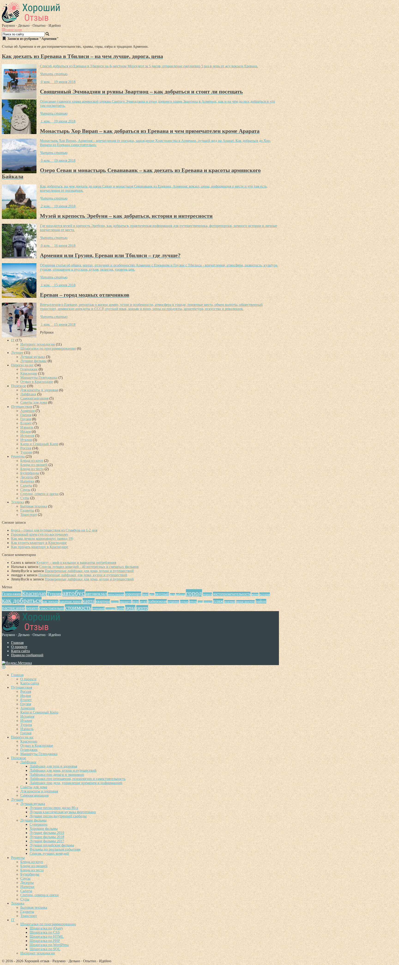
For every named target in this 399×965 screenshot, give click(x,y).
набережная (157, 601)
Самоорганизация (34, 398)
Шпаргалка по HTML (47, 936)
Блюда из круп (31, 461)
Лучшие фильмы (33, 361)
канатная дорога (70, 601)
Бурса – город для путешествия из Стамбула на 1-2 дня (54, 530)
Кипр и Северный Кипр (39, 444)
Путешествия (21, 407)
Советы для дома (33, 402)
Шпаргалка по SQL (45, 949)
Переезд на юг (22, 365)
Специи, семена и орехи (39, 494)
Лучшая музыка (32, 357)
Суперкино (38, 824)
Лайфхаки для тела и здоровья (53, 766)
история (264, 594)
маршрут (125, 601)
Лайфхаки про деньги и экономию (57, 775)
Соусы (25, 490)
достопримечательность (232, 594)
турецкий (98, 608)
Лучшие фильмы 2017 (47, 841)
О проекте (19, 647)
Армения (27, 411)
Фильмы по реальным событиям (55, 849)
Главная (17, 643)
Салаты (26, 485)
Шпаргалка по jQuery (46, 928)
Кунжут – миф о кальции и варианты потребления (76, 563)
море (135, 601)
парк (200, 602)
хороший (111, 608)
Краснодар (28, 373)
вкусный (162, 594)
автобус (73, 593)
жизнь (254, 594)
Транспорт (28, 515)
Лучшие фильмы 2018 (47, 837)
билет (145, 594)
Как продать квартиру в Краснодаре (39, 547)
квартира (103, 601)
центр (142, 608)
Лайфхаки (28, 394)
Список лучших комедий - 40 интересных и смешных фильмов (89, 567)
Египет (26, 423)
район (261, 601)
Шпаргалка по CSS (45, 932)
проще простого (245, 601)
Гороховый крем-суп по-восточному (39, 534)
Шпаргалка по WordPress (49, 945)
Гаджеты (27, 510)
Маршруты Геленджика (38, 377)
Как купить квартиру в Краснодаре (39, 543)
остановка (173, 601)
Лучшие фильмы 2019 (47, 833)
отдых (184, 601)
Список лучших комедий (49, 853)
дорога (207, 594)
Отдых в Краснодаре (36, 382)
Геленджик (29, 369)
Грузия (25, 419)
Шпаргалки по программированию (48, 348)
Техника (17, 502)
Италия (26, 440)
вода (172, 594)
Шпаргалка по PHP (45, 941)
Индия (25, 431)
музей (143, 601)
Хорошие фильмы (44, 829)
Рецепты (18, 456)
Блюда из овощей (34, 465)
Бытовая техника (33, 506)
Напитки (27, 481)
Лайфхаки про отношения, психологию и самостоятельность (77, 779)
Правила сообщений (27, 655)
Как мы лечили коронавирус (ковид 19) (42, 539)
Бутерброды (29, 473)
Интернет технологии (37, 344)
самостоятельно (51, 608)
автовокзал (96, 593)
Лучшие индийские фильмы (52, 845)
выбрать (180, 594)
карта (89, 601)
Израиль (26, 427)
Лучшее (17, 353)
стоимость (78, 607)
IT (13, 340)
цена (130, 608)
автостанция (116, 594)
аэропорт (133, 594)
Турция (26, 452)
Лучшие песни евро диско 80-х (54, 808)
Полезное (18, 386)
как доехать (50, 601)
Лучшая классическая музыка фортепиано (63, 812)
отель (193, 601)
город (194, 593)
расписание (13, 608)
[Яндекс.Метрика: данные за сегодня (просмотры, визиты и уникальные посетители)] (17, 663)
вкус (151, 594)
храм (120, 608)
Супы (24, 498)
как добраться (22, 600)
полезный (229, 601)
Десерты (27, 477)
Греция (25, 415)
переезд (208, 602)
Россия (25, 448)
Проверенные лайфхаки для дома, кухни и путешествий (89, 571)
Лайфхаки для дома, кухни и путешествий (63, 770)
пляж (218, 601)
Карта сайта (20, 651)
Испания (27, 436)
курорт (115, 602)
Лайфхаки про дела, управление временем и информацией (76, 783)
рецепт (32, 608)
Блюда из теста (32, 469)
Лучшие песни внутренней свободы (58, 816)
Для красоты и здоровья (39, 390)
